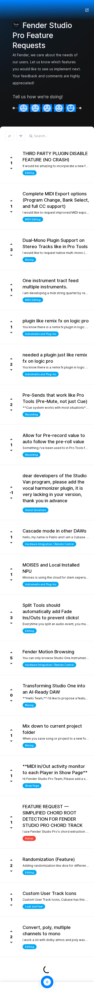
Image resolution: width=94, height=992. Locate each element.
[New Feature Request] (47, 982)
